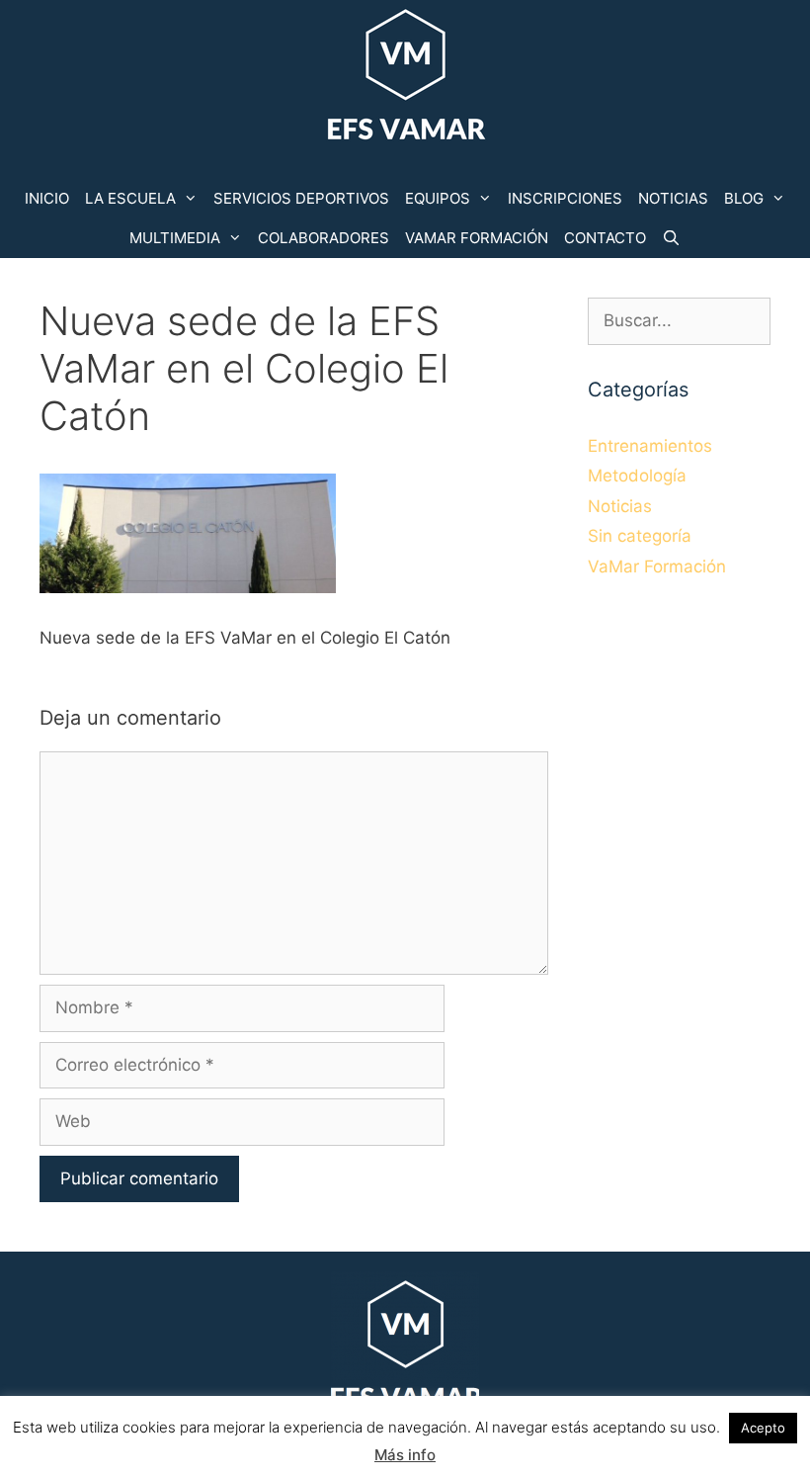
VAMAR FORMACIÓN (476, 237)
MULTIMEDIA (174, 237)
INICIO (47, 198)
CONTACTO (605, 237)
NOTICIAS (673, 198)
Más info (405, 1454)
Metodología (637, 475)
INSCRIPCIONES (565, 198)
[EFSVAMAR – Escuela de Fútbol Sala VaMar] (405, 78)
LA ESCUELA (130, 198)
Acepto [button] (763, 1427)
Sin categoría (639, 536)
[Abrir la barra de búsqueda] (671, 238)
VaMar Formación (657, 566)
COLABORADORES (323, 237)
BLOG (744, 198)
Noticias (620, 506)
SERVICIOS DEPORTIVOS (301, 198)
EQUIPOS (437, 198)
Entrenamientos (650, 446)
